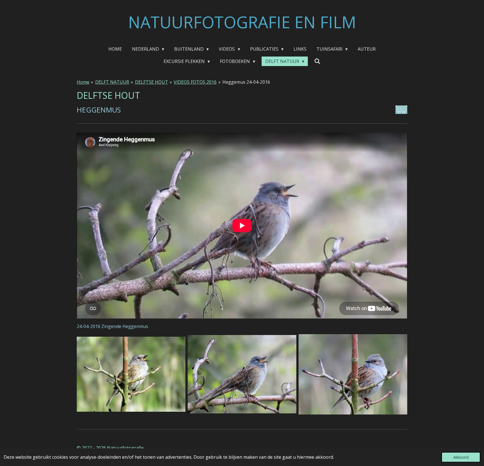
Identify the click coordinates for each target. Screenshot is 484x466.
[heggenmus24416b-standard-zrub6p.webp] (242, 374)
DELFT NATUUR (112, 82)
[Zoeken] (317, 61)
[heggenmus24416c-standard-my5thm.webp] (352, 374)
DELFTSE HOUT (151, 82)
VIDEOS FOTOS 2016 (195, 82)
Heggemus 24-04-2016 (246, 82)
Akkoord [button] (461, 457)
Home (83, 82)
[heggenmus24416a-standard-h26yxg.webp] (131, 374)
